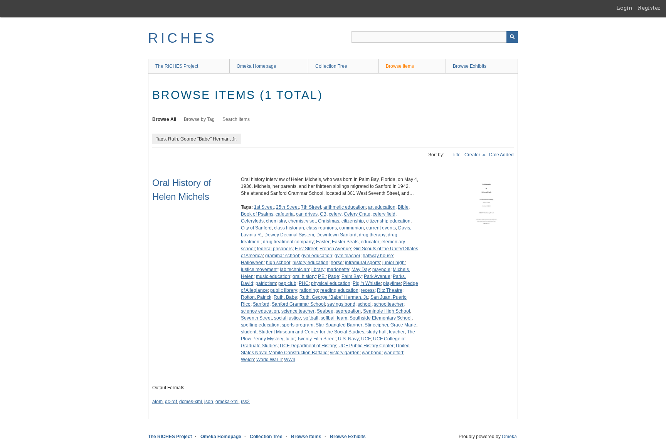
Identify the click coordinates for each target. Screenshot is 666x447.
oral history (304, 276)
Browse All (164, 119)
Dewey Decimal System (289, 235)
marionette (338, 269)
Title (456, 154)
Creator (472, 154)
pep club (287, 283)
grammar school (282, 255)
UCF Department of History (308, 345)
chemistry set (302, 221)
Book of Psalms (257, 214)
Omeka (509, 436)
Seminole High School (386, 311)
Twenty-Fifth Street (316, 339)
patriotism (266, 283)
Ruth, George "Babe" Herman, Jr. (333, 297)
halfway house (378, 255)
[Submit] (512, 37)
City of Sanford (256, 228)
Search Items (236, 119)
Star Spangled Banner (339, 325)
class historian (289, 228)
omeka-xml (227, 401)
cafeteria (285, 214)
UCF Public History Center (366, 345)
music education (273, 276)
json (208, 401)
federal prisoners (275, 248)
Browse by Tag (199, 119)
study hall (377, 332)
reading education (339, 290)
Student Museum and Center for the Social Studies (311, 332)
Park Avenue (377, 276)
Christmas (328, 221)
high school (278, 262)
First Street (306, 248)
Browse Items (400, 66)
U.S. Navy (348, 339)
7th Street (311, 207)
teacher (397, 332)
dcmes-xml (190, 401)
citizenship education (388, 221)
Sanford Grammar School (298, 304)
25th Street (287, 207)
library (318, 269)
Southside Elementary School (381, 318)
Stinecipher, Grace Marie (390, 325)
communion (351, 228)
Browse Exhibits (469, 66)
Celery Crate (357, 214)
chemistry (276, 221)
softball (310, 318)
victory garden (345, 352)
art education (381, 207)
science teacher (297, 311)
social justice (287, 318)
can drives (307, 214)
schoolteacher (389, 304)
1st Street (264, 207)
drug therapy (372, 235)
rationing (308, 290)
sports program (297, 325)
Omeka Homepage (256, 66)
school (365, 304)
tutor (290, 339)
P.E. (322, 276)
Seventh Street (256, 318)
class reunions (321, 228)
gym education (316, 255)
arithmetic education (344, 207)
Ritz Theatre (389, 290)
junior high (393, 262)
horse (337, 262)
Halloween (252, 262)
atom (157, 401)
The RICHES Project (176, 66)
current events (381, 228)
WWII (289, 359)
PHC (304, 283)
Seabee (325, 311)
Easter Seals (345, 241)
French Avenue (335, 248)
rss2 (245, 401)
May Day (361, 269)
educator (370, 241)
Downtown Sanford (336, 235)
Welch (247, 359)
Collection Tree (331, 66)
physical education (330, 283)
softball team (334, 318)
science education (260, 311)
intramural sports (362, 262)
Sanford (261, 304)
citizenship (352, 221)
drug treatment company (288, 241)
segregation (348, 311)
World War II (269, 359)
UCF (366, 339)
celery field (384, 214)
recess (368, 290)
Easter (323, 241)
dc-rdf (171, 401)
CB (323, 214)
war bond (372, 352)
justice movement (259, 269)
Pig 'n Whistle (367, 283)
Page (333, 276)
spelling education (260, 325)
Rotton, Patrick (256, 297)
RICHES (182, 38)
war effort (393, 352)
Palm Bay (351, 276)
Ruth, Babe (285, 297)
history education (310, 262)
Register (649, 8)
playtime (392, 283)
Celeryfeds (252, 221)
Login (624, 8)
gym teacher (347, 255)
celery (335, 214)
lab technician (294, 269)
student (248, 332)
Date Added (501, 154)
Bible (403, 207)
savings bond (341, 304)
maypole (381, 269)
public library (283, 290)
